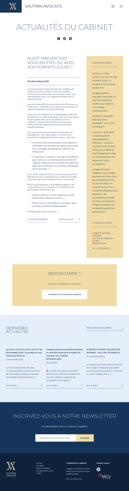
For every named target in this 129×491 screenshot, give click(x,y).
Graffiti (38, 473)
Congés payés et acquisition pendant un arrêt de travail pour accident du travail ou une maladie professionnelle (104, 102)
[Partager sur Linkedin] (70, 38)
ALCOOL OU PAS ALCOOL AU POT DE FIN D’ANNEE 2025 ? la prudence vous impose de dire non (104, 80)
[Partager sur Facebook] (58, 38)
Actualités (40, 466)
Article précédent (39, 219)
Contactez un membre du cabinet (64, 294)
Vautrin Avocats (43, 6)
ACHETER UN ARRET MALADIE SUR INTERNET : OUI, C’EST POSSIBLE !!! (103, 121)
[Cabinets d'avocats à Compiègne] (11, 469)
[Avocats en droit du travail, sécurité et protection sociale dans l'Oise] (13, 6)
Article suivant (66, 219)
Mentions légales (43, 468)
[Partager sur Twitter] (64, 38)
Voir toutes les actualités (99, 328)
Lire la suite (11, 385)
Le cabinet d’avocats (44, 471)
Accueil (39, 463)
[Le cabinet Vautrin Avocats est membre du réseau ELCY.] (104, 476)
